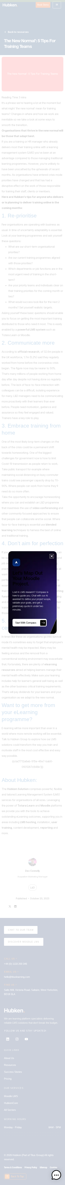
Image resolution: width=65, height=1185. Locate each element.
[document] (32, 592)
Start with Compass (25, 622)
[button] (56, 1176)
